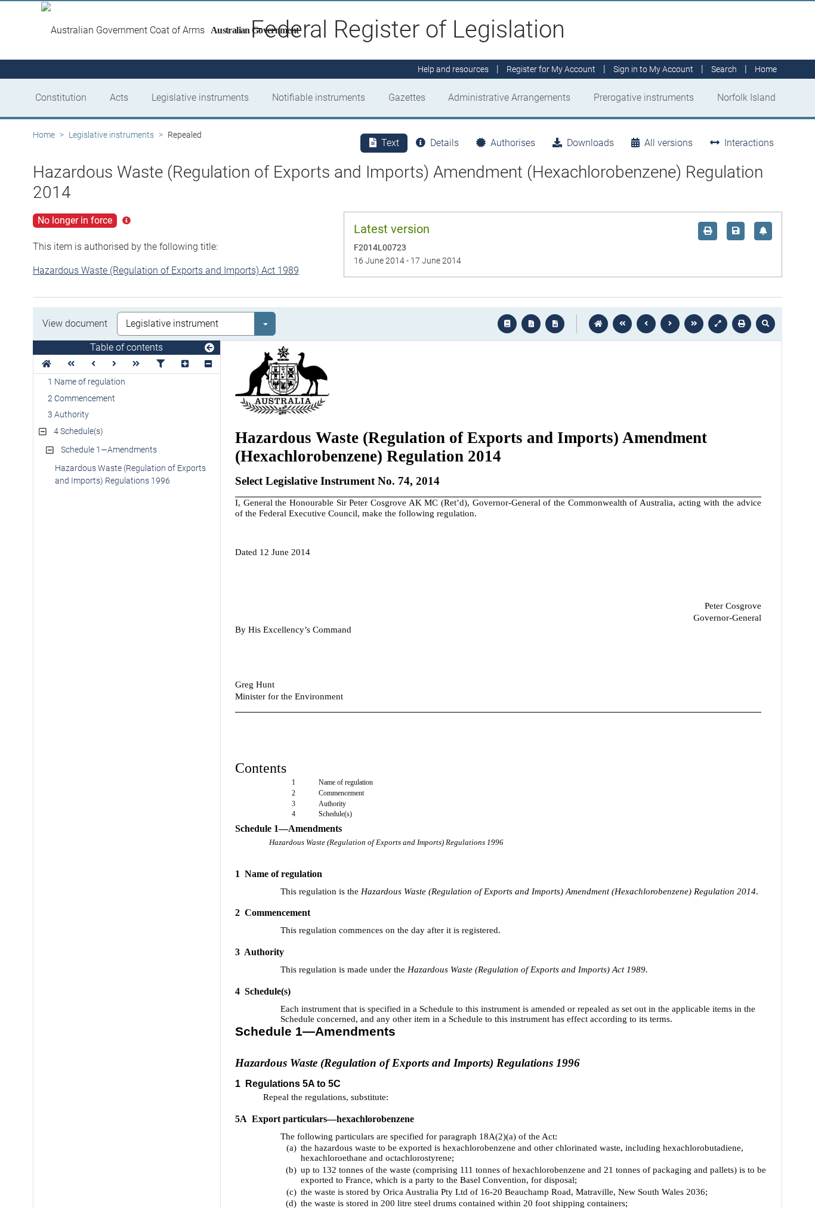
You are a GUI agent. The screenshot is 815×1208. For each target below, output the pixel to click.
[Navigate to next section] (670, 323)
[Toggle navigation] (209, 348)
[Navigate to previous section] (646, 323)
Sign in (653, 69)
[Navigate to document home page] (46, 364)
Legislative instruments (200, 97)
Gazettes (406, 97)
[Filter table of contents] (160, 364)
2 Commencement (81, 398)
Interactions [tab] (749, 142)
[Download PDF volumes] (531, 323)
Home (44, 135)
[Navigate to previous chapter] (622, 323)
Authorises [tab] (512, 142)
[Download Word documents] (554, 323)
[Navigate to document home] (598, 323)
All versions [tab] (668, 142)
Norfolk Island (746, 97)
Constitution (61, 97)
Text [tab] (390, 142)
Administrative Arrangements (509, 97)
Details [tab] (444, 142)
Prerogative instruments (644, 97)
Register (551, 69)
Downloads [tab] (590, 142)
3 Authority (68, 414)
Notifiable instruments (318, 97)
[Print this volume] (741, 323)
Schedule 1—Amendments (109, 449)
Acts (119, 97)
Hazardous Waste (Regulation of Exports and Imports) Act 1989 (166, 270)
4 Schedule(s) (78, 431)
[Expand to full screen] (717, 323)
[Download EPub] (507, 323)
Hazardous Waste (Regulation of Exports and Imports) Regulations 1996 (130, 474)
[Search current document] (765, 323)
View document (74, 323)
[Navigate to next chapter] (693, 323)
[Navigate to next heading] (114, 364)
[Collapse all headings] (208, 364)
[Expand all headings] (185, 364)
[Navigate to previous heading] (93, 364)
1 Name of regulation (86, 381)
